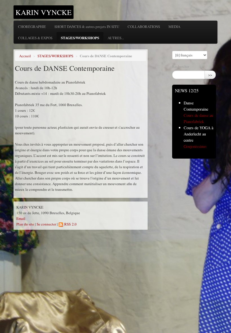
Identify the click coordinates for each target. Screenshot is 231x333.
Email (20, 218)
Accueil (25, 55)
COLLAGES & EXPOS (35, 37)
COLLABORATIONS (144, 26)
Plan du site (25, 224)
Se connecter (46, 224)
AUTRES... (116, 37)
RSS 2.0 (70, 224)
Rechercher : (182, 66)
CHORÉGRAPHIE (32, 26)
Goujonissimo (195, 146)
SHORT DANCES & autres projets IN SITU (86, 26)
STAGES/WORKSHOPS (80, 37)
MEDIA (174, 26)
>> (210, 74)
